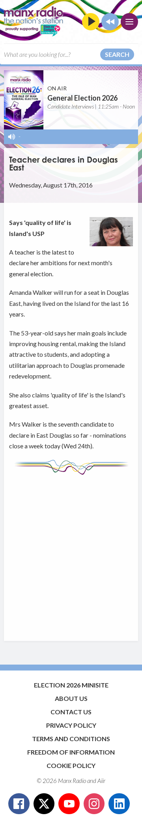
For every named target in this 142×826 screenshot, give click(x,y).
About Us (71, 698)
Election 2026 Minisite (71, 685)
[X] (44, 804)
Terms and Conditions (71, 738)
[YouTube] (69, 804)
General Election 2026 (82, 98)
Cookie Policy (71, 765)
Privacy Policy (71, 725)
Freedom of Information (71, 752)
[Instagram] (94, 804)
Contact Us (71, 711)
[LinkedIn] (119, 804)
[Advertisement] (71, 554)
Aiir (101, 780)
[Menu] (129, 21)
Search (117, 54)
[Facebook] (19, 804)
